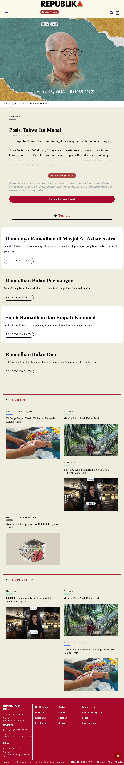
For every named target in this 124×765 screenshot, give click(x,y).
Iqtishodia (40, 723)
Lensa (85, 718)
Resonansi (40, 718)
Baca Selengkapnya (62, 176)
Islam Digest (89, 707)
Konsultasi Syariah (92, 712)
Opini (54, 24)
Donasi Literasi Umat (62, 198)
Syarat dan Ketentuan (55, 762)
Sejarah (62, 718)
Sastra (62, 723)
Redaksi (38, 762)
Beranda (44, 707)
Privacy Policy (26, 762)
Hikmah (39, 712)
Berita (45, 24)
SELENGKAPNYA (19, 260)
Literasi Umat (90, 723)
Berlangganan (49, 12)
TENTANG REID (76, 762)
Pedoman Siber (9, 762)
